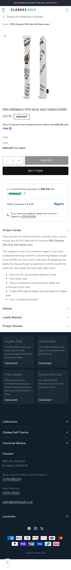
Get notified (14, 148)
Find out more (11, 363)
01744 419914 (29, 216)
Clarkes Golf (39, 552)
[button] (3, 10)
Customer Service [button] (14, 443)
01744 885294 (12, 479)
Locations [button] (9, 516)
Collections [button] (10, 421)
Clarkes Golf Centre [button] (15, 432)
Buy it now (35, 170)
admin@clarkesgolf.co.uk (18, 502)
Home (5, 24)
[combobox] (35, 16)
